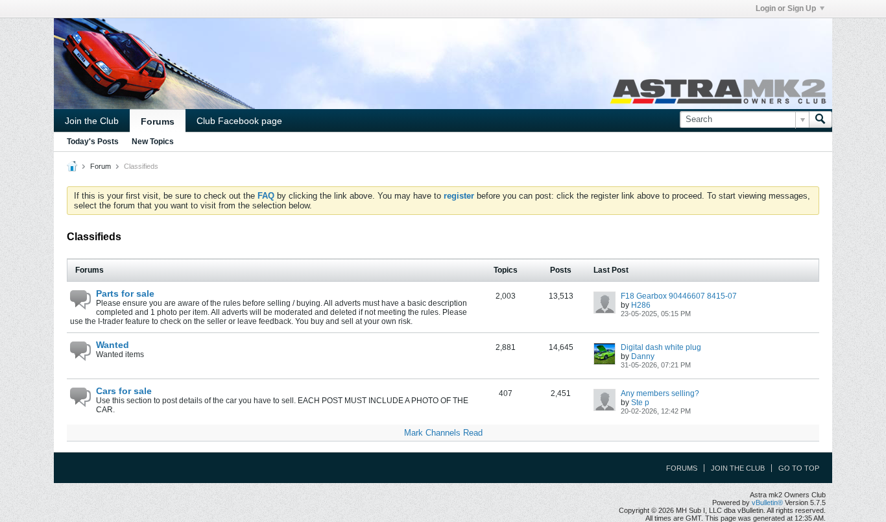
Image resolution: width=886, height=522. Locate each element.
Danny (642, 356)
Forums (157, 121)
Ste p (640, 402)
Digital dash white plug (661, 347)
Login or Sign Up (786, 8)
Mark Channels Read (443, 433)
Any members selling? (660, 393)
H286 (641, 305)
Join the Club (92, 121)
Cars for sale (124, 391)
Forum (100, 166)
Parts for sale (125, 293)
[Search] (820, 119)
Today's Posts (93, 141)
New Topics (153, 141)
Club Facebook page (239, 121)
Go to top (798, 468)
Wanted (112, 345)
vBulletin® (767, 502)
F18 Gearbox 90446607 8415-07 (679, 296)
